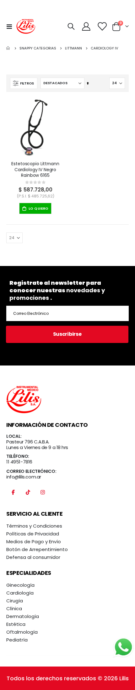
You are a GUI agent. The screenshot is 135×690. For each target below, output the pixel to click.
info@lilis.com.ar (23, 476)
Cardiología (20, 593)
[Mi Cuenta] (86, 26)
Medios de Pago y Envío (33, 541)
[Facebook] (13, 495)
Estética (15, 624)
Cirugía (14, 600)
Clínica (14, 608)
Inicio (8, 48)
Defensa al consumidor (33, 557)
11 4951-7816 (19, 461)
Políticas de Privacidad (32, 533)
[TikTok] (28, 495)
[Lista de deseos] (102, 26)
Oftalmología (22, 632)
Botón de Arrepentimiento (37, 549)
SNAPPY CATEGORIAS (37, 48)
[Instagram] (42, 495)
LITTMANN (73, 48)
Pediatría (17, 639)
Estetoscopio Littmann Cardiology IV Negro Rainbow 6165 (35, 169)
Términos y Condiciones (34, 526)
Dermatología (22, 616)
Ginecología (20, 585)
